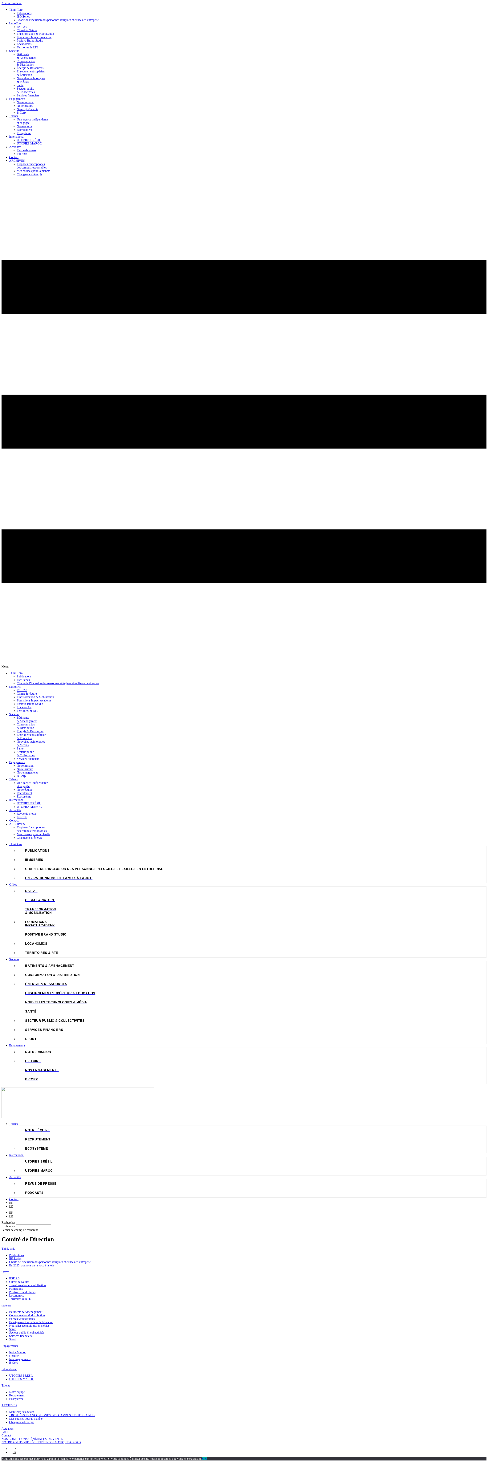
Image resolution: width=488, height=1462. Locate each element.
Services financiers (28, 95)
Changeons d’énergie (29, 174)
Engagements (17, 98)
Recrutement (24, 129)
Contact (13, 157)
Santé (20, 85)
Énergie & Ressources (30, 68)
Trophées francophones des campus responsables (32, 165)
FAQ (5, 1432)
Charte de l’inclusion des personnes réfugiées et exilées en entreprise (58, 20)
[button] (244, 423)
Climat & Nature (27, 30)
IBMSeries (23, 16)
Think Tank (16, 9)
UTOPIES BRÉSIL (29, 140)
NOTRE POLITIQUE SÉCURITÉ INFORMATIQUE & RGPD (41, 1442)
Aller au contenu (12, 3)
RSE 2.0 (22, 26)
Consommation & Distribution (26, 62)
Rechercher (9, 1226)
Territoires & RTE (28, 47)
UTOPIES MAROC (29, 143)
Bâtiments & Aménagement (27, 56)
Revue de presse (26, 150)
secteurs (6, 1305)
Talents (13, 116)
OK (204, 1458)
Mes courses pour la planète (33, 171)
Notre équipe (24, 126)
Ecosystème (24, 133)
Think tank (8, 1248)
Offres (5, 1271)
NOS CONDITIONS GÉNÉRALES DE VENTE (32, 1438)
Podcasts (22, 153)
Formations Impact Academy (34, 37)
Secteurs (14, 50)
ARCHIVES (17, 160)
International (16, 136)
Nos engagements (27, 109)
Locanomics (24, 44)
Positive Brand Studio (30, 40)
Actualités (15, 146)
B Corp (21, 112)
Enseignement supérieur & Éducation (31, 73)
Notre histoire (25, 105)
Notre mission (25, 102)
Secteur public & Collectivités (26, 90)
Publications (24, 13)
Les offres (15, 23)
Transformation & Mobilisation (35, 33)
